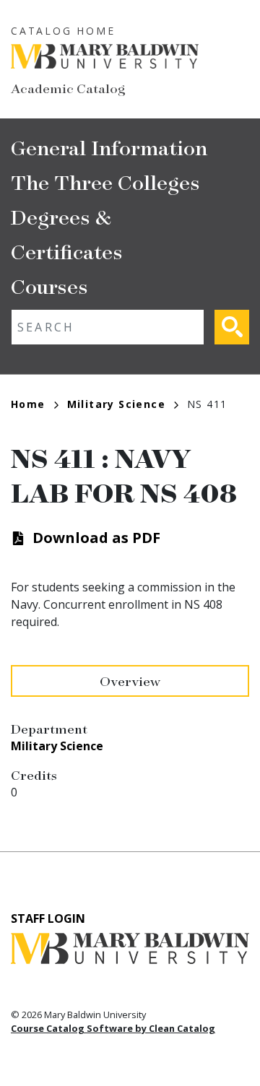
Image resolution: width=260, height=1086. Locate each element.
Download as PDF (96, 537)
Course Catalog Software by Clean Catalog (113, 1028)
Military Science (116, 404)
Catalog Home (63, 31)
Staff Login (48, 918)
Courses (49, 286)
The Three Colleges (105, 182)
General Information (109, 147)
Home (28, 404)
